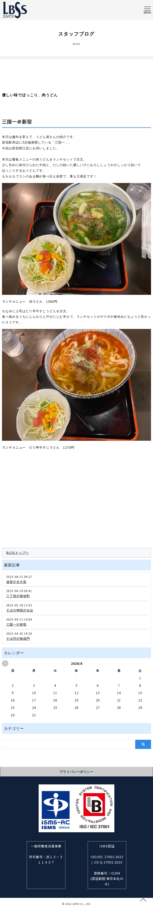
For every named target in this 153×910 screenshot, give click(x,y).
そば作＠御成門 (18, 638)
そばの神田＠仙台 (19, 610)
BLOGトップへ (17, 552)
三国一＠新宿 (15, 10)
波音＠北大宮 (16, 581)
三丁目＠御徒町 (18, 595)
